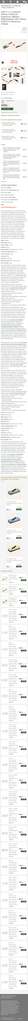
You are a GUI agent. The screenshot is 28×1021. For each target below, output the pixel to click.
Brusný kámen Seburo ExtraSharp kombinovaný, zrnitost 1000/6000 (9, 124)
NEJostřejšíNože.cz (7, 5)
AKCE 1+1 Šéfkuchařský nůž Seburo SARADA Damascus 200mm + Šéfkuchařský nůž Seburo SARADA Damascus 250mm (13, 866)
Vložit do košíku (6, 108)
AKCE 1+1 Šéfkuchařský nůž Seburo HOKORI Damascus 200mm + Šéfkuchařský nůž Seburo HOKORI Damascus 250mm (13, 695)
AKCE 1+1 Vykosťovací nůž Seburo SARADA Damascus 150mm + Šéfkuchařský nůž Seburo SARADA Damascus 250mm (13, 764)
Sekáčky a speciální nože (7, 7)
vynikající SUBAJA (16, 325)
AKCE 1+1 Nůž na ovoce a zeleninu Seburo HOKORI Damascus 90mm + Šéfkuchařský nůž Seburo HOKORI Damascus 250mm (13, 615)
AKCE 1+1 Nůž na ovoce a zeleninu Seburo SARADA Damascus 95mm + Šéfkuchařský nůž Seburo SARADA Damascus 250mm (13, 730)
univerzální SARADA (6, 325)
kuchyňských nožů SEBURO (16, 319)
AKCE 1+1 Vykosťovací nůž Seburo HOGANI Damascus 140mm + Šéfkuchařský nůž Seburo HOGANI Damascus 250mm (13, 899)
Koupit (19, 509)
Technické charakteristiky (9, 185)
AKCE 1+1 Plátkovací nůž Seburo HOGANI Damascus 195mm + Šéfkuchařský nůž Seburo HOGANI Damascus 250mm (13, 916)
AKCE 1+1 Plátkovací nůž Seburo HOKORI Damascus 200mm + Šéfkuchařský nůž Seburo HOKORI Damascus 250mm (13, 648)
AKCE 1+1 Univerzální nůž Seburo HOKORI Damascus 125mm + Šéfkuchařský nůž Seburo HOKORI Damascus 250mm (13, 981)
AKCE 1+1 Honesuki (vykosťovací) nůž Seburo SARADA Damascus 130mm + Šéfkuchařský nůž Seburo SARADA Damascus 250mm (13, 797)
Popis (2, 204)
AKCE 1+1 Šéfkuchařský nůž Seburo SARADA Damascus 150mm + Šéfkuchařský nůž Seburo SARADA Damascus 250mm (13, 964)
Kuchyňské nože (17, 5)
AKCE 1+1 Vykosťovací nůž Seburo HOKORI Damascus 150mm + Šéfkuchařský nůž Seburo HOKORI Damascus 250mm (13, 631)
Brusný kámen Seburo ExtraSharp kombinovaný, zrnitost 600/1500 (9, 138)
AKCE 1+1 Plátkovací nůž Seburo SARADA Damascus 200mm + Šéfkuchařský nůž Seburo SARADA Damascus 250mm (13, 948)
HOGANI (16, 326)
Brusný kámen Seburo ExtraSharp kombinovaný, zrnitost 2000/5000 (9, 131)
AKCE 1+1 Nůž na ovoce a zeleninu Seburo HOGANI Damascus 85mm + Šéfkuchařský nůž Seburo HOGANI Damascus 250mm (13, 882)
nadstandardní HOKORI (6, 326)
